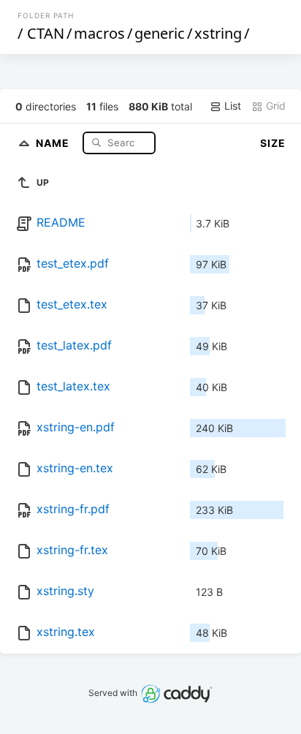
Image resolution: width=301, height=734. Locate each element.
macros (99, 33)
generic (159, 33)
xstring (218, 33)
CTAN (45, 33)
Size (273, 143)
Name (54, 142)
